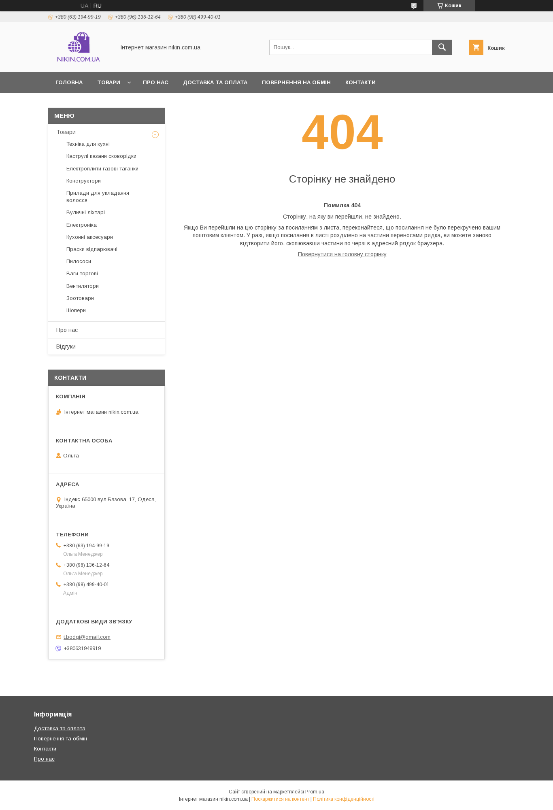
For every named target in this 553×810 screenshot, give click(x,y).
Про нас (155, 82)
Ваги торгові (82, 273)
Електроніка (81, 225)
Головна (69, 82)
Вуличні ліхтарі (85, 212)
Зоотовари (80, 298)
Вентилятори (82, 286)
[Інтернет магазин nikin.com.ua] (79, 61)
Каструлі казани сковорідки (101, 156)
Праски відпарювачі (91, 249)
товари (108, 82)
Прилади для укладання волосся (97, 196)
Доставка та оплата (215, 82)
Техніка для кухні (88, 144)
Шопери (76, 310)
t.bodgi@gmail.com (87, 637)
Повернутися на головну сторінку (342, 254)
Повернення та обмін (60, 739)
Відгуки (66, 346)
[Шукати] (442, 47)
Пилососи (78, 261)
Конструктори (83, 181)
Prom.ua (314, 792)
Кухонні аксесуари (89, 237)
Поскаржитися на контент (280, 799)
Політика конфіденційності (343, 799)
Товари (66, 132)
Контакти (360, 82)
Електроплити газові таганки (102, 169)
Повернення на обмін (296, 82)
